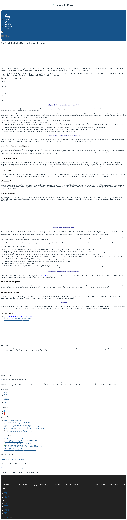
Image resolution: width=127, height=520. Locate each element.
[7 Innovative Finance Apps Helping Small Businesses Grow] (63, 468)
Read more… (57, 350)
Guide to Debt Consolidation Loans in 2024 (17, 425)
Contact (6, 497)
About (5, 492)
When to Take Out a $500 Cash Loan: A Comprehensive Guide (23, 447)
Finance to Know (5, 517)
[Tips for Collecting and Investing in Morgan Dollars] (17, 448)
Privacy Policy (7, 494)
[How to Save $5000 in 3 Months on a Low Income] (12, 420)
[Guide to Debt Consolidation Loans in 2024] (13, 423)
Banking (7, 17)
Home (7, 14)
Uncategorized (7, 404)
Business (7, 16)
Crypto (7, 19)
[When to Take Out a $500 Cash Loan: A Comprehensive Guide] (20, 445)
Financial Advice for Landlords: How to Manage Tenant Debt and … (25, 428)
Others (7, 28)
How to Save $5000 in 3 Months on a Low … (18, 422)
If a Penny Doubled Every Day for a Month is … (18, 432)
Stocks (7, 21)
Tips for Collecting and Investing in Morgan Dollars (20, 450)
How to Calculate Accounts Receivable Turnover (19, 316)
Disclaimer (6, 493)
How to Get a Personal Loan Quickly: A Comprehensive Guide (23, 440)
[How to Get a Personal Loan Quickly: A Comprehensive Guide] (20, 438)
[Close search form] (1, 40)
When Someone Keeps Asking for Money (17, 320)
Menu (2, 11)
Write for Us (7, 496)
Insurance (8, 24)
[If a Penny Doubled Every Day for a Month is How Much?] (14, 430)
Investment (8, 26)
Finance (7, 23)
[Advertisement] (63, 55)
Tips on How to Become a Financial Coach (17, 318)
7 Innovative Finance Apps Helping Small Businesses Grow (19, 472)
